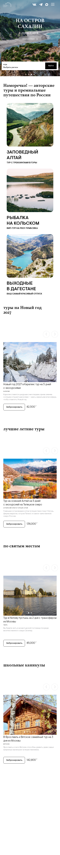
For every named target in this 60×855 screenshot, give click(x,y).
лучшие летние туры (24, 428)
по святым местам (21, 545)
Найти (51, 66)
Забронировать (14, 407)
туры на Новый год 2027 (22, 310)
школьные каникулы (24, 664)
